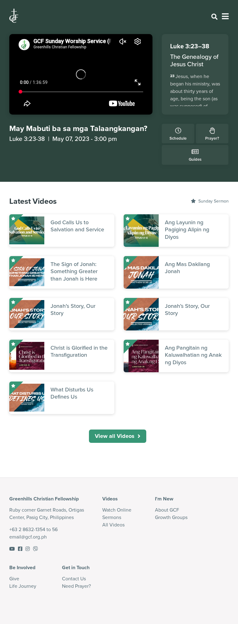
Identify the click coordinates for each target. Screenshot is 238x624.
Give (14, 578)
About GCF (167, 509)
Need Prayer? (76, 586)
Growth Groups (171, 517)
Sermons (111, 517)
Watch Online (116, 509)
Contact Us (74, 578)
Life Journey (22, 586)
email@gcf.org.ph (28, 536)
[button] (117, 436)
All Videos (113, 524)
